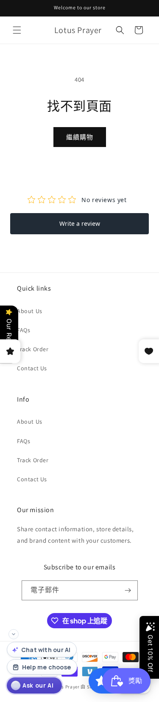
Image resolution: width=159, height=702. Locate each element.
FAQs (23, 330)
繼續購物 (79, 137)
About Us (29, 311)
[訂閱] (128, 590)
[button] (17, 30)
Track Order (33, 349)
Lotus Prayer (65, 687)
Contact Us (32, 368)
